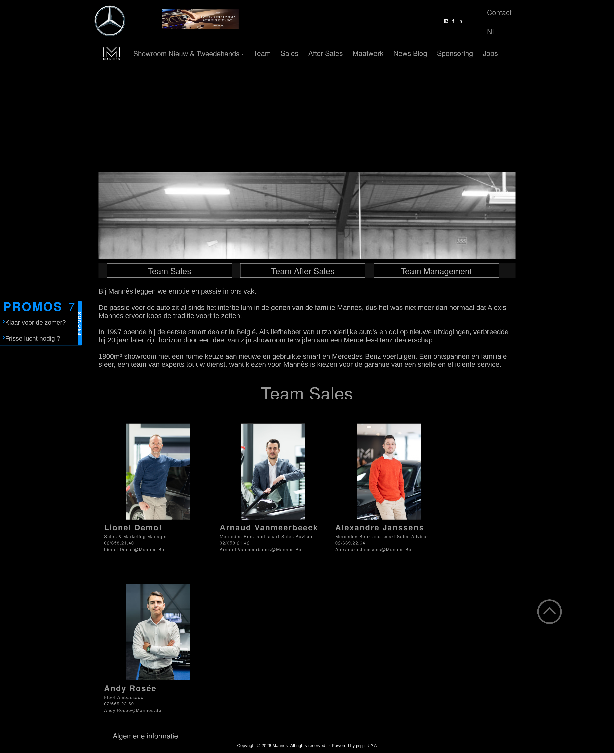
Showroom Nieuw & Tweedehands (187, 53)
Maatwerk (368, 53)
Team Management (436, 270)
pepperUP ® (366, 746)
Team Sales (169, 270)
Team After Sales (303, 270)
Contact (499, 12)
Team (262, 53)
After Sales (325, 53)
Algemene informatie (145, 735)
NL (492, 31)
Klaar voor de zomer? (35, 322)
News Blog (410, 53)
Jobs (490, 53)
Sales (289, 53)
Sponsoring (455, 53)
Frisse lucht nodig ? (32, 338)
